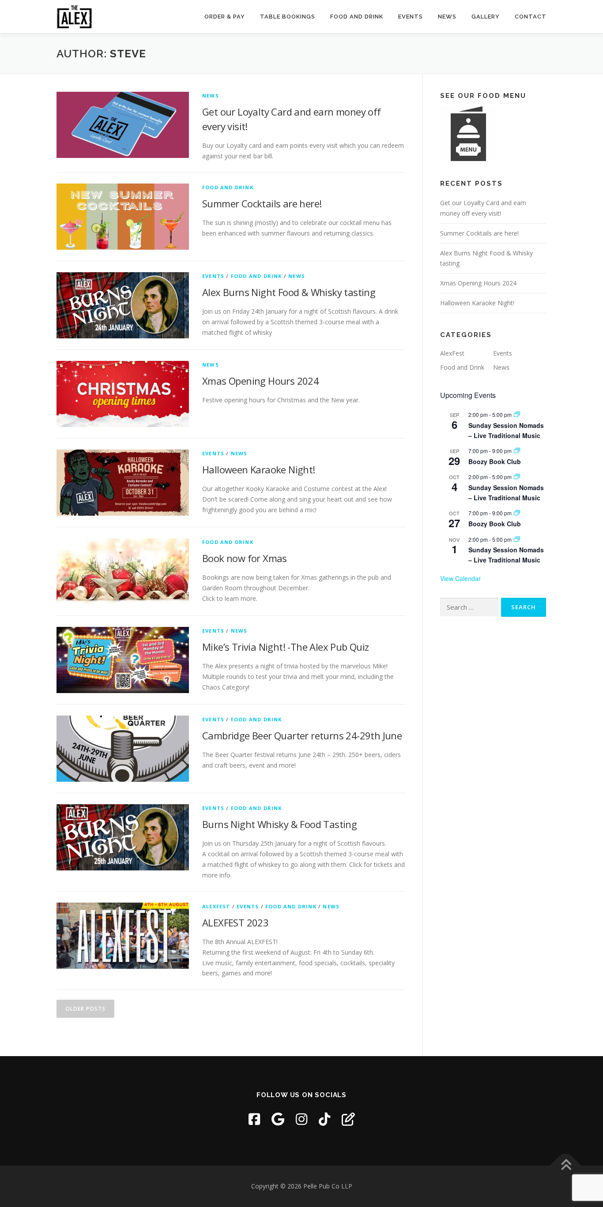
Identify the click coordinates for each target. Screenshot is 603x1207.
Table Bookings (287, 16)
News (447, 16)
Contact (530, 16)
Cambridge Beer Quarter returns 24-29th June (302, 735)
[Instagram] (301, 1119)
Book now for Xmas (244, 558)
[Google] (277, 1119)
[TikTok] (324, 1119)
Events (410, 16)
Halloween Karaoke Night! (258, 469)
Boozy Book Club (494, 461)
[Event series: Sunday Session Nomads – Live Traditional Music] (517, 414)
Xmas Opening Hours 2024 (260, 380)
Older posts (85, 1008)
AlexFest (216, 906)
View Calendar (460, 578)
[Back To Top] (565, 1165)
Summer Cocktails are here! (261, 203)
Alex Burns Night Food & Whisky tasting (288, 292)
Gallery (485, 16)
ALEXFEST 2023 (235, 922)
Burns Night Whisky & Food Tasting (279, 824)
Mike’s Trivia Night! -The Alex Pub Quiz (285, 646)
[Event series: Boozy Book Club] (517, 450)
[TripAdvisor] (348, 1119)
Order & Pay (224, 16)
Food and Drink (356, 16)
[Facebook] (254, 1119)
